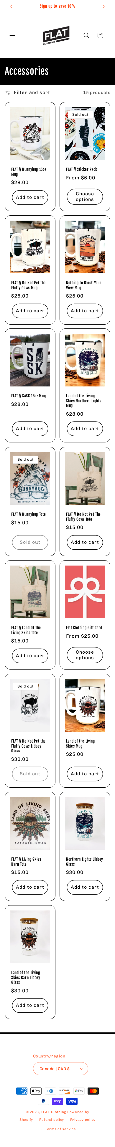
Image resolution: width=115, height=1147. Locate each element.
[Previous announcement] (11, 6)
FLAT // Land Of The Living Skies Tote (26, 630)
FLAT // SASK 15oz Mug (28, 396)
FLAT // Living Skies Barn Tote (26, 861)
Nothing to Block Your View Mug (83, 285)
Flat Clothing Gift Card (84, 627)
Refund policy (51, 1120)
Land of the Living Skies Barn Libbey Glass (25, 977)
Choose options (85, 196)
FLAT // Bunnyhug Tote (28, 514)
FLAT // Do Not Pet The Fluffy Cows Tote (83, 516)
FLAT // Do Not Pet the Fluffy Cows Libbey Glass (28, 746)
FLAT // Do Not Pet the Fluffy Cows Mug (28, 285)
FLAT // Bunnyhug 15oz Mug (28, 171)
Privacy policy (83, 1120)
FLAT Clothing (54, 1112)
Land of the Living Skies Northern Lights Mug (83, 401)
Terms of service (60, 1129)
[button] (12, 35)
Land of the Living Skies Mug (80, 743)
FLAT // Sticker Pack (81, 169)
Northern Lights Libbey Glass (84, 861)
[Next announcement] (103, 6)
